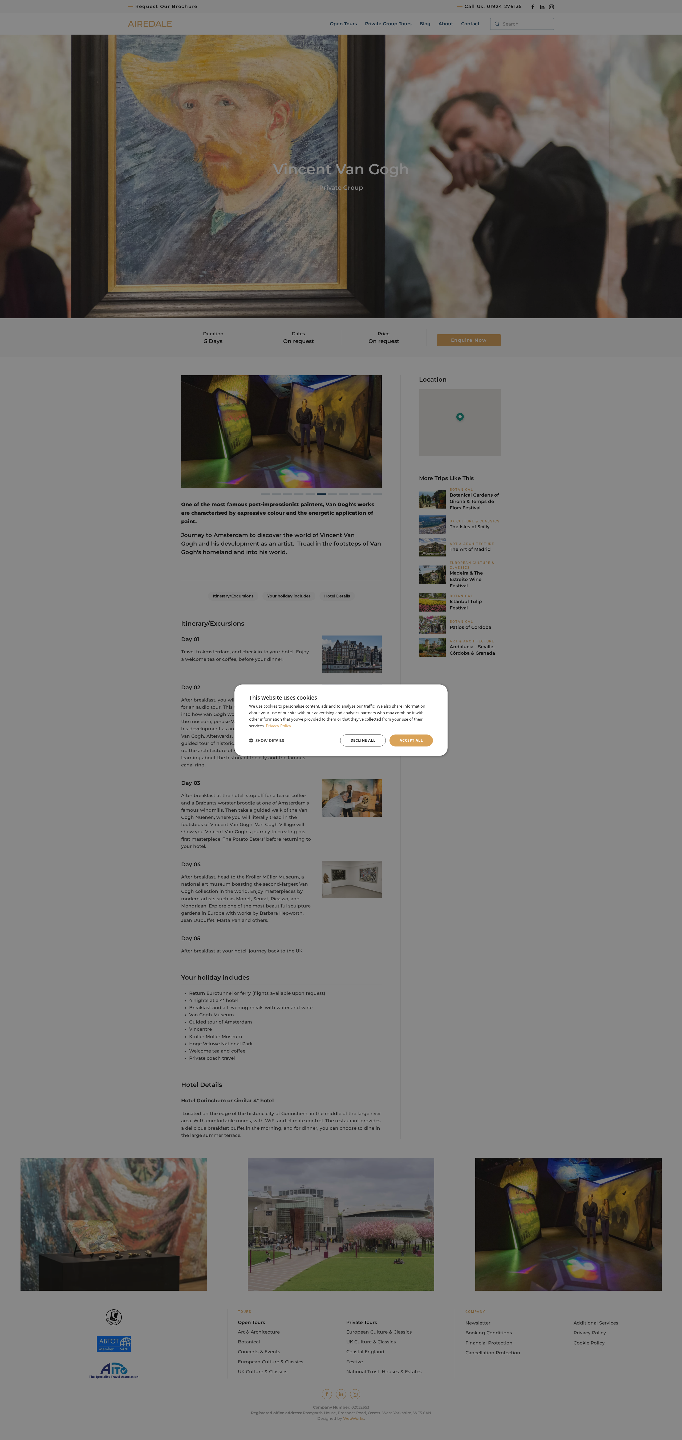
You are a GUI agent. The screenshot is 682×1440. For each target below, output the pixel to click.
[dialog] (341, 720)
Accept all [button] (411, 740)
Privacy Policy (278, 725)
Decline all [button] (363, 740)
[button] (266, 740)
